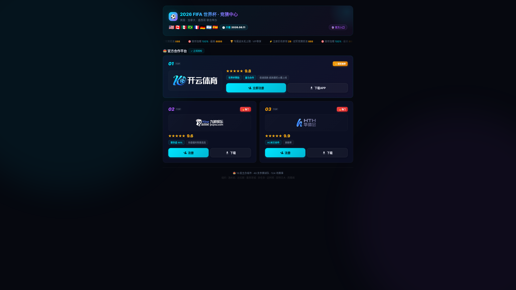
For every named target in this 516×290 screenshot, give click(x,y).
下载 (233, 152)
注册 (191, 152)
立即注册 (258, 88)
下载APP (320, 88)
